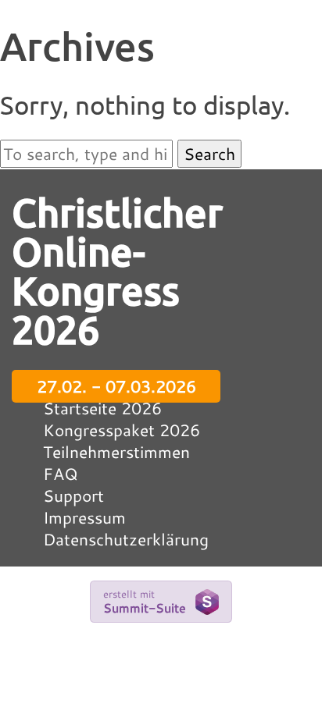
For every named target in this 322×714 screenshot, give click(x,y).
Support (73, 495)
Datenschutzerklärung (126, 539)
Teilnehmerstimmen (116, 452)
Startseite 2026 (102, 408)
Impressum (84, 517)
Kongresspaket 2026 (121, 430)
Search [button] (209, 153)
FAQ (60, 473)
